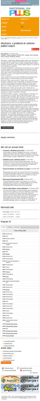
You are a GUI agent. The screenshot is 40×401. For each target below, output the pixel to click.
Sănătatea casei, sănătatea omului (14, 159)
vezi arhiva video (6, 362)
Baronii (8, 249)
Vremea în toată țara (9, 345)
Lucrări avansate (7, 358)
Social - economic (11, 55)
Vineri (3, 227)
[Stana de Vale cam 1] (29, 383)
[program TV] (29, 19)
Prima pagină (8, 37)
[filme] (29, 23)
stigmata (18, 56)
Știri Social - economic (16, 37)
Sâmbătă (9, 227)
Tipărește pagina (9, 368)
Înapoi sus (35, 372)
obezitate (35, 55)
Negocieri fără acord (8, 353)
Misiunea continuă (7, 355)
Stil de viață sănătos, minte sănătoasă (15, 188)
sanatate (27, 55)
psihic (2, 56)
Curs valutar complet (9, 341)
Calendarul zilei (8, 343)
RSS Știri (36, 49)
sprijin (31, 55)
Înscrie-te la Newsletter (10, 370)
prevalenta (12, 56)
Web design (5, 397)
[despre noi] (10, 19)
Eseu (7, 276)
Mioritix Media (23, 397)
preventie (6, 56)
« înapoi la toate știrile (7, 127)
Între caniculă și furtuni (9, 360)
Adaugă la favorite (27, 370)
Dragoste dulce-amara (11, 324)
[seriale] (10, 26)
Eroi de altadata (10, 335)
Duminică (16, 227)
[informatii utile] (29, 30)
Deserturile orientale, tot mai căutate (12, 351)
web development (13, 397)
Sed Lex (8, 272)
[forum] (10, 30)
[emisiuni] (10, 23)
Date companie (35, 4)
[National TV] (10, 383)
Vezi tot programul (25, 3)
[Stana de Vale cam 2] (29, 391)
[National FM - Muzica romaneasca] (10, 391)
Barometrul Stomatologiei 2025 (13, 179)
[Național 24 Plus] (20, 11)
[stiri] (29, 26)
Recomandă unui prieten (26, 368)
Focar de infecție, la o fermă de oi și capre (16, 168)
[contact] (10, 34)
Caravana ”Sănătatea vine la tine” (14, 150)
